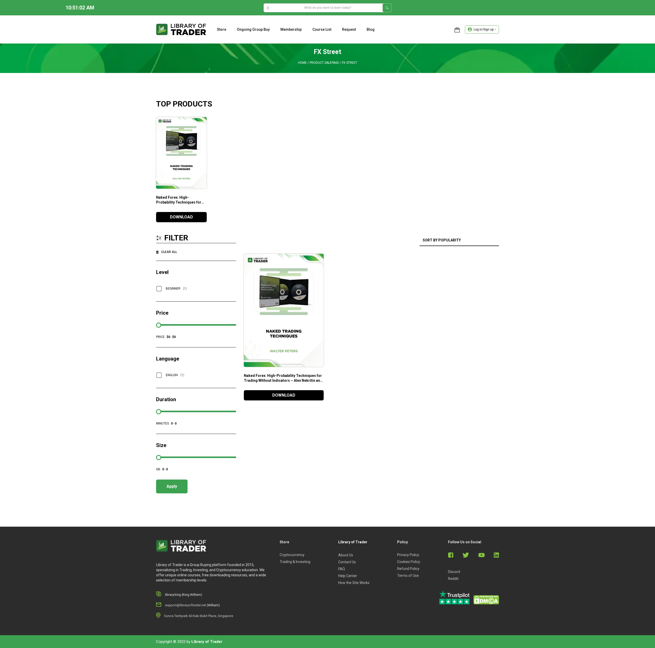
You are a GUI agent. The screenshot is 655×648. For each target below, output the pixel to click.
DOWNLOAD (181, 217)
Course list (321, 29)
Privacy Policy (408, 555)
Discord (454, 572)
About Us (345, 555)
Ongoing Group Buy (253, 29)
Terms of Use (408, 575)
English (175, 375)
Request (349, 29)
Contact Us (347, 562)
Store (221, 29)
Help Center (347, 576)
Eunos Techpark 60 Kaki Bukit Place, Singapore (198, 616)
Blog (371, 29)
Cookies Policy (408, 562)
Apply (172, 486)
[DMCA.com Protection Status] (486, 599)
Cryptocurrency (292, 555)
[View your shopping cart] (457, 29)
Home (302, 63)
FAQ (341, 569)
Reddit (453, 579)
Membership (291, 29)
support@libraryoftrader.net (185, 605)
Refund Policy (408, 569)
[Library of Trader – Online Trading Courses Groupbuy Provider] (181, 29)
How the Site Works (353, 583)
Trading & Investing (295, 562)
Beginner (176, 288)
